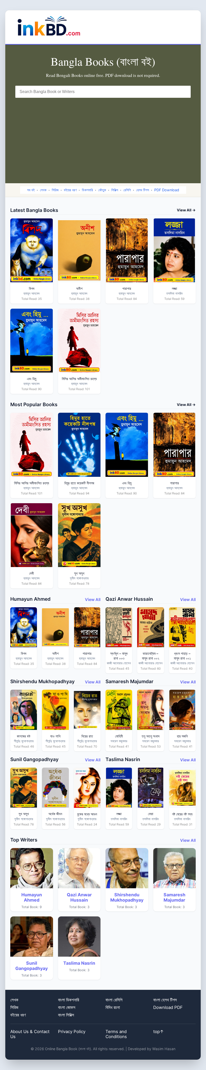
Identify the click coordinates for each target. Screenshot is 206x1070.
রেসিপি (127, 190)
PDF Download (166, 190)
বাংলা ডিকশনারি (68, 999)
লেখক (43, 190)
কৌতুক (102, 190)
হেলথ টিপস (142, 190)
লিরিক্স (114, 190)
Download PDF (168, 1007)
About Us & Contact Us (29, 1034)
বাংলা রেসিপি (114, 999)
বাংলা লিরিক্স (66, 1014)
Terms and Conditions (116, 1034)
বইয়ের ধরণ (70, 190)
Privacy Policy (71, 1031)
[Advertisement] (103, 135)
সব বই (31, 190)
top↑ (158, 1031)
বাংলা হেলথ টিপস (165, 999)
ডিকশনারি (87, 190)
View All (92, 599)
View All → (186, 210)
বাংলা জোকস (66, 1007)
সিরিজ (55, 190)
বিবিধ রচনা (113, 1007)
